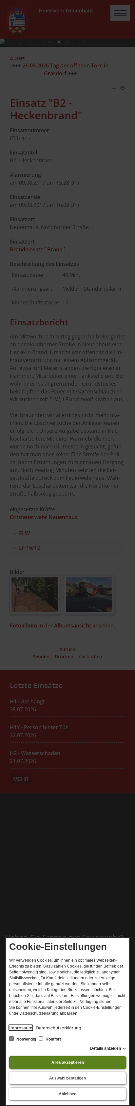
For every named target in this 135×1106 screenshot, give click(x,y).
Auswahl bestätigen (67, 1078)
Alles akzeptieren (67, 1062)
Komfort (53, 1039)
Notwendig (26, 1039)
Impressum (20, 1027)
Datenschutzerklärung (58, 1027)
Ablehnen (67, 1094)
